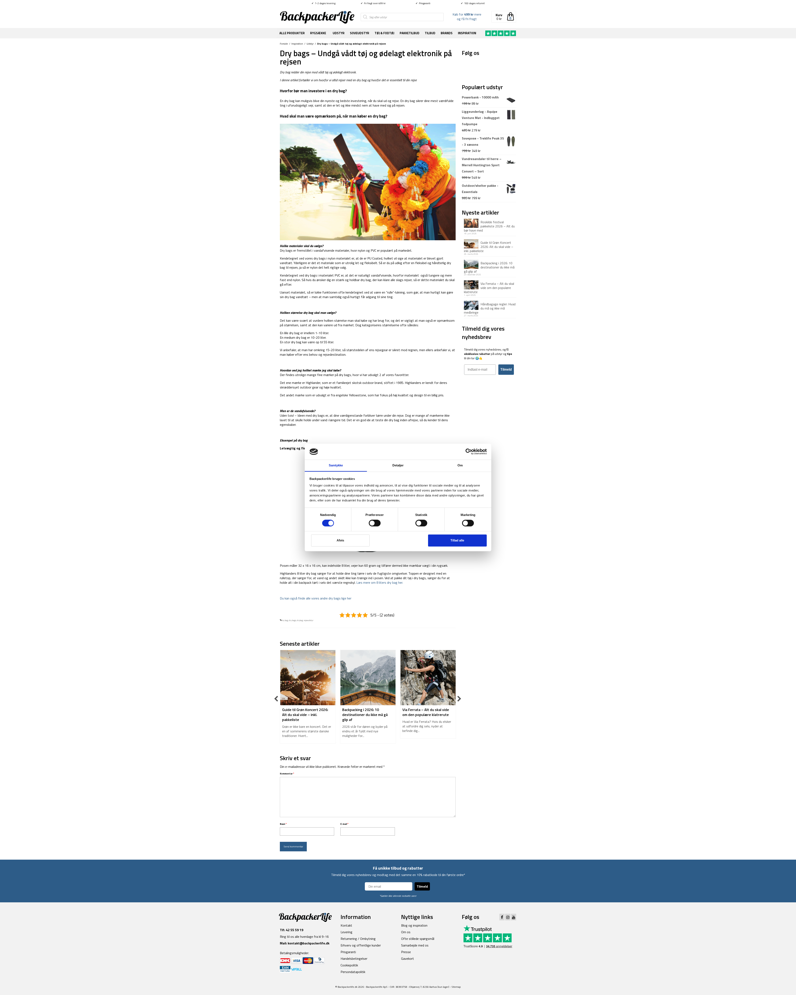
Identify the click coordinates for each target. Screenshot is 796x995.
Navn (283, 824)
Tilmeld (506, 369)
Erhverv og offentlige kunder (361, 945)
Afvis (340, 540)
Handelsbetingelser (354, 958)
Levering (346, 931)
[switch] (375, 523)
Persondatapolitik (353, 971)
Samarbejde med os (414, 945)
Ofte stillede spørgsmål (417, 938)
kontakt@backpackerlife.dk (308, 943)
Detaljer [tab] (398, 465)
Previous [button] (276, 698)
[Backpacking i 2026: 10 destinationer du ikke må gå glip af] (368, 677)
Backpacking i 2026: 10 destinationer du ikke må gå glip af (489, 267)
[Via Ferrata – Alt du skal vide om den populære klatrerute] (428, 677)
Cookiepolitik (349, 965)
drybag (300, 620)
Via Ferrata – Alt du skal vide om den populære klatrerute (489, 287)
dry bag (285, 620)
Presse (406, 951)
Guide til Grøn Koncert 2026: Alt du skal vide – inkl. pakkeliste (488, 246)
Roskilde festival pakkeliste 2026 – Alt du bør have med (489, 226)
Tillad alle (457, 540)
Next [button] (459, 698)
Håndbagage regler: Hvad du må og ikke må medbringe (490, 308)
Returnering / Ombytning (358, 938)
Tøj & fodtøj (384, 33)
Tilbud (430, 33)
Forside (284, 44)
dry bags (292, 620)
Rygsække (318, 33)
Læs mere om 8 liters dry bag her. (379, 582)
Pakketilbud (409, 33)
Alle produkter (292, 33)
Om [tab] (460, 465)
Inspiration (467, 33)
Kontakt (346, 925)
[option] (308, 699)
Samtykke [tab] (336, 465)
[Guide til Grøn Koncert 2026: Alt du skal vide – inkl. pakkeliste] (308, 677)
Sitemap (456, 987)
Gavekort (407, 958)
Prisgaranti (423, 3)
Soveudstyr (359, 33)
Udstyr (339, 33)
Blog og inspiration (414, 925)
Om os (405, 931)
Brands (447, 33)
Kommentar (287, 773)
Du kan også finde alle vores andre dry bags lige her (315, 598)
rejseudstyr (308, 620)
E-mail (344, 824)
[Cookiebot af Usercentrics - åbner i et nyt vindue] (468, 452)
